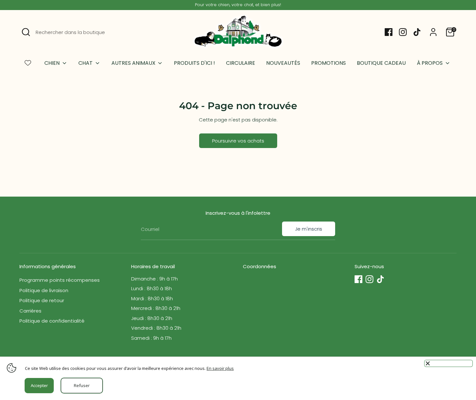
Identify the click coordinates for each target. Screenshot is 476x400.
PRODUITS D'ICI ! (194, 63)
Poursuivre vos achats (238, 140)
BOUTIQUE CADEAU (381, 63)
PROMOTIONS (328, 63)
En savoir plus (220, 368)
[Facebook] (388, 32)
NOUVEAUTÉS (283, 63)
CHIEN (52, 63)
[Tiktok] (417, 32)
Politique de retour (41, 300)
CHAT (86, 63)
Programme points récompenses (59, 280)
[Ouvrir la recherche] (25, 32)
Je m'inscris (308, 228)
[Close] (448, 363)
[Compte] (433, 32)
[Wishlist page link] (28, 63)
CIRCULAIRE (240, 63)
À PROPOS (430, 63)
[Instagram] (403, 32)
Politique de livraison (43, 290)
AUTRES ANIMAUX (134, 63)
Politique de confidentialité (52, 320)
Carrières (30, 310)
